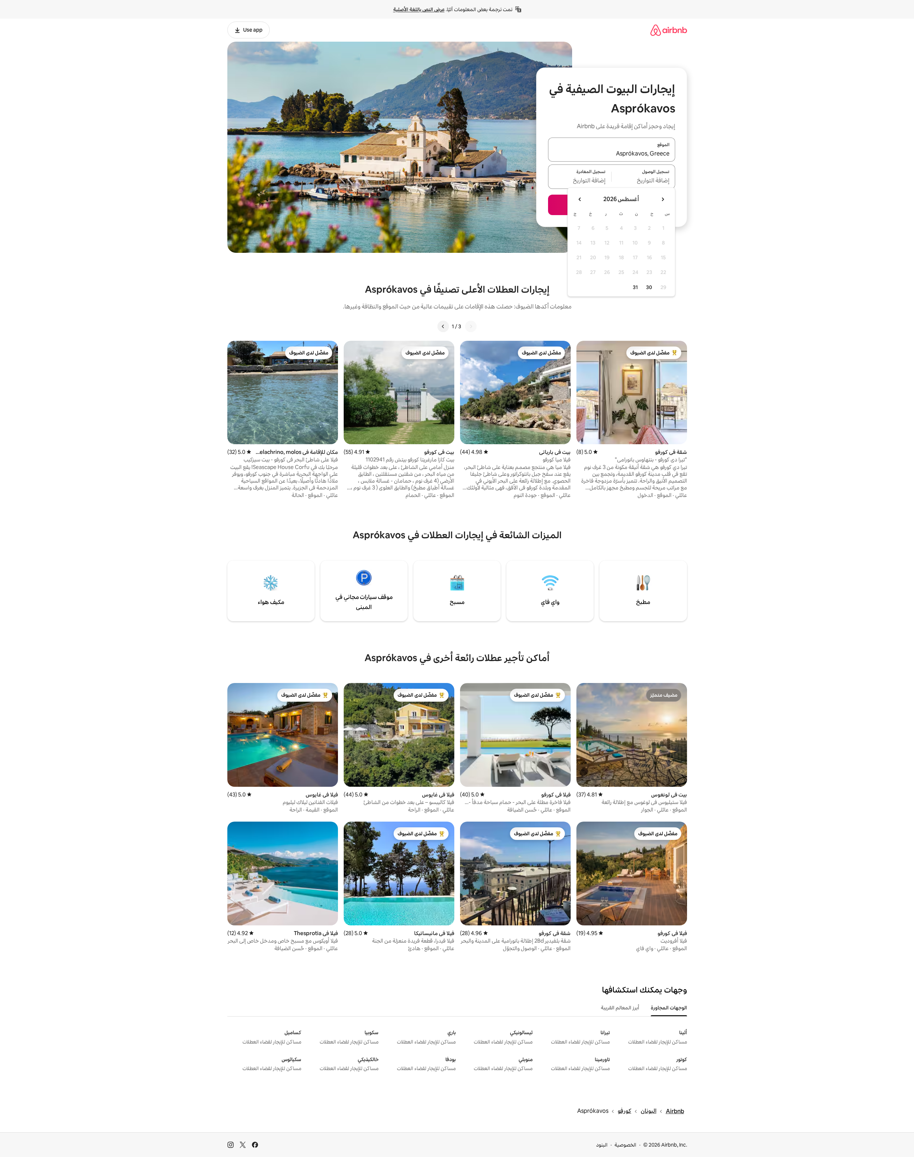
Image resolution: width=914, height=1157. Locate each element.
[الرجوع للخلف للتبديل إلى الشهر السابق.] (662, 199)
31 (635, 287)
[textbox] (643, 181)
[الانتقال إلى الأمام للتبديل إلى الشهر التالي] (580, 199)
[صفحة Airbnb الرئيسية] (668, 30)
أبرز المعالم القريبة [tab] (620, 1007)
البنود (602, 1145)
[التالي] (443, 326)
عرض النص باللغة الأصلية (419, 9)
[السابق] (471, 326)
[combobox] (611, 153)
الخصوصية (625, 1145)
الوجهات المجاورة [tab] (669, 1007)
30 (649, 287)
